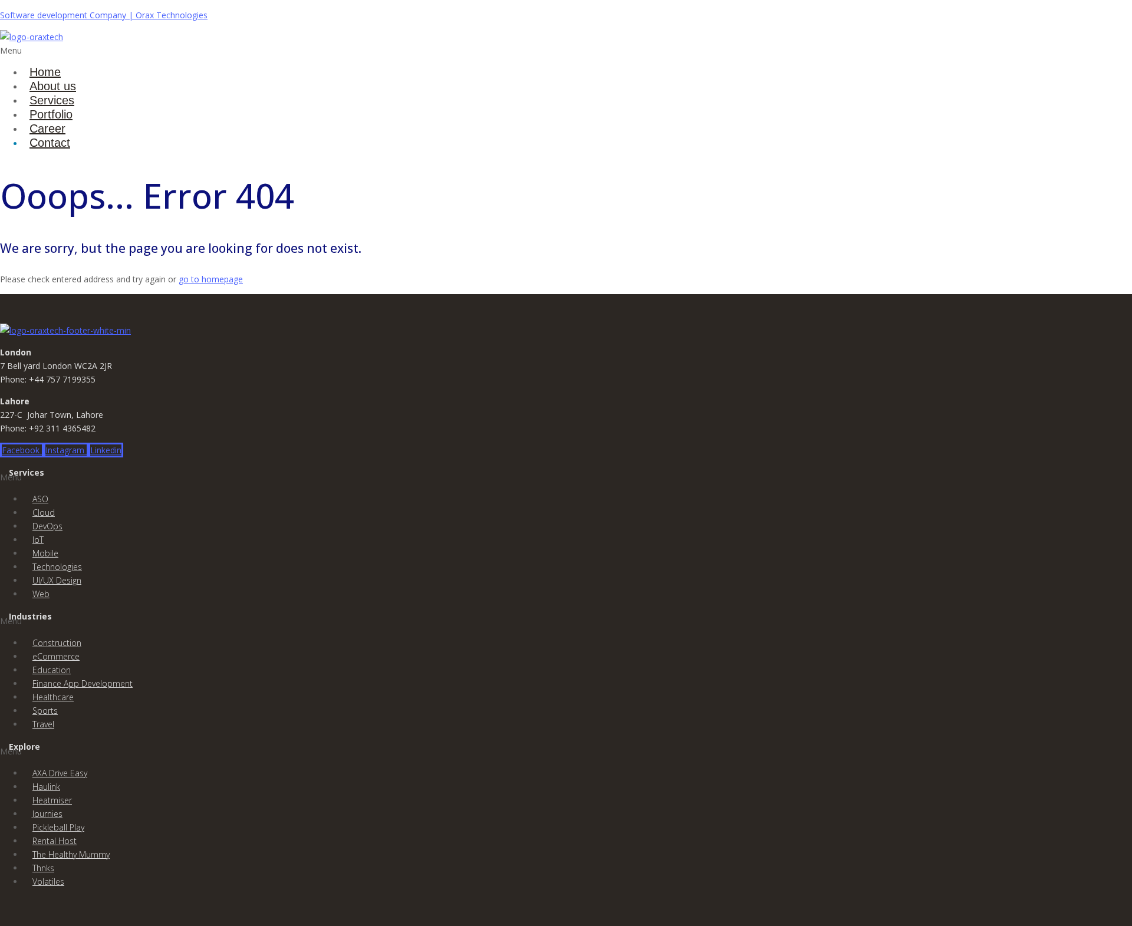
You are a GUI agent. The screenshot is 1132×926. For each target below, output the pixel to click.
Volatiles (48, 881)
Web (41, 593)
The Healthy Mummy (71, 854)
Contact (49, 142)
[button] (376, 50)
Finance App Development (82, 683)
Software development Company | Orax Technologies (104, 15)
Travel (43, 724)
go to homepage (211, 279)
